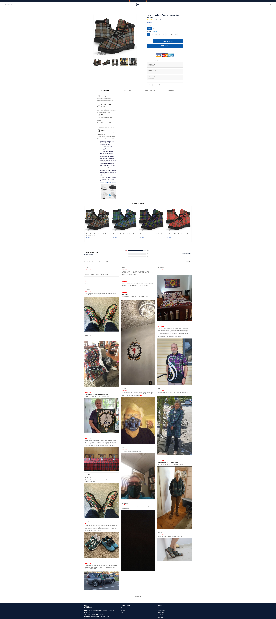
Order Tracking (124, 614)
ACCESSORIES (160, 8)
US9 (163, 34)
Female (152, 25)
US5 (150, 31)
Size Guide (155, 31)
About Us (123, 607)
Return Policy (160, 617)
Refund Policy (160, 614)
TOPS (104, 8)
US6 (152, 34)
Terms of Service (161, 610)
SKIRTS (133, 8)
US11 (171, 34)
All (96, 12)
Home (94, 12)
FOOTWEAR (169, 8)
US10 (167, 34)
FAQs (122, 612)
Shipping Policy (161, 612)
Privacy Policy (160, 607)
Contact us (123, 610)
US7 (156, 34)
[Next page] (193, 224)
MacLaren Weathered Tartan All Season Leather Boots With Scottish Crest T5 (97, 234)
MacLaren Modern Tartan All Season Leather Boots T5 (151, 233)
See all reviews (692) (89, 254)
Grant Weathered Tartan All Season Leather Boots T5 (177, 233)
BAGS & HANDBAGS (149, 8)
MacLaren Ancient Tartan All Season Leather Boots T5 (123, 233)
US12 (176, 34)
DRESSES (140, 8)
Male (154, 28)
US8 (159, 34)
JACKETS (127, 8)
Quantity (149, 37)
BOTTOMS (110, 8)
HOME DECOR (119, 8)
